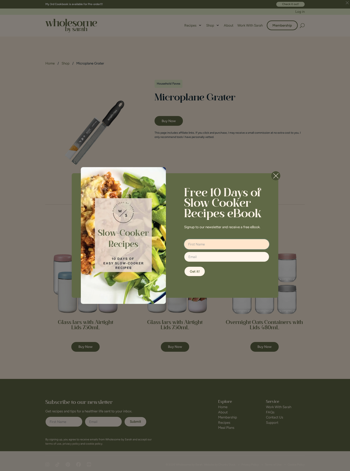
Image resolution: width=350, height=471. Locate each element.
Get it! (195, 271)
